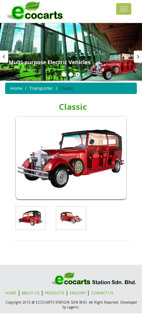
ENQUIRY (77, 293)
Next (137, 56)
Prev (4, 56)
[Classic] (30, 218)
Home (16, 88)
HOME (10, 293)
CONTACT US (102, 293)
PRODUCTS (54, 293)
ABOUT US (30, 293)
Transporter (41, 88)
